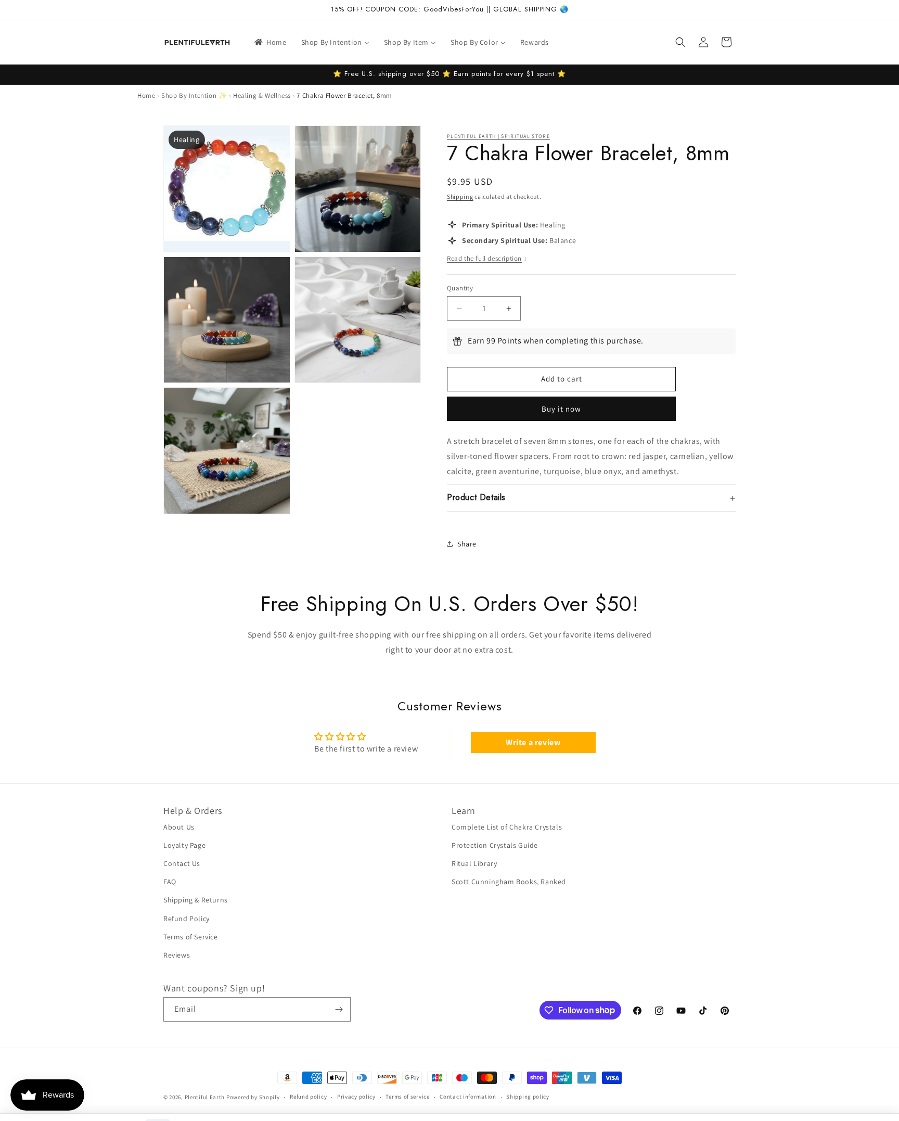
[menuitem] (270, 42)
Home (146, 95)
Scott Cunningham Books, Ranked (509, 881)
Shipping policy (527, 1096)
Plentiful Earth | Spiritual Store (498, 136)
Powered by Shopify (253, 1097)
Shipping (460, 196)
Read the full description (487, 258)
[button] (680, 42)
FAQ (169, 881)
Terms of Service (190, 936)
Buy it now (561, 409)
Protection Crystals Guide (495, 845)
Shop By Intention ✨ (194, 95)
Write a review (533, 742)
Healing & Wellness (262, 95)
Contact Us (181, 863)
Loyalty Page (184, 845)
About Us (179, 827)
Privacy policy (356, 1096)
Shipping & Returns (195, 900)
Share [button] (467, 544)
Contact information (468, 1096)
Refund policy (308, 1096)
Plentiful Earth (205, 1097)
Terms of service (407, 1096)
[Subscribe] (338, 1009)
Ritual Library (474, 863)
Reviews (176, 955)
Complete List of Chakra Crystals (507, 827)
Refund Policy (186, 918)
